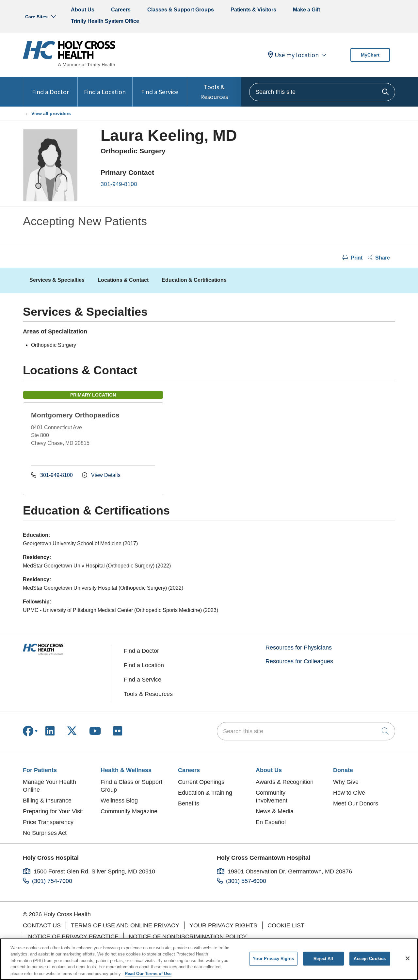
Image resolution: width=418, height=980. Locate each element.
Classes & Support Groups (180, 9)
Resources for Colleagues (299, 661)
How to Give (349, 792)
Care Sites (36, 16)
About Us (82, 9)
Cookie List (285, 925)
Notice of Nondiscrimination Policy (188, 936)
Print (355, 258)
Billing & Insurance (47, 800)
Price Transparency (48, 822)
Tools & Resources (214, 92)
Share (382, 258)
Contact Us (42, 925)
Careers (121, 9)
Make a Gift (306, 9)
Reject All (323, 958)
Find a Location (105, 92)
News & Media (275, 811)
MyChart (370, 55)
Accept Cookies (370, 958)
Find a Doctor (50, 92)
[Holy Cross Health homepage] (69, 65)
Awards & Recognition (285, 782)
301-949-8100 (119, 184)
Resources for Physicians (298, 647)
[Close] (407, 958)
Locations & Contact (123, 280)
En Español (271, 822)
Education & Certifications (194, 280)
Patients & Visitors (253, 9)
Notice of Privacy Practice (73, 936)
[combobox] (322, 92)
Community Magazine (129, 811)
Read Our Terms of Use (148, 973)
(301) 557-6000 (246, 881)
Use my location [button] (297, 55)
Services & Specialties (57, 280)
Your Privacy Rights (223, 925)
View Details (105, 475)
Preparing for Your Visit (53, 811)
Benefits (188, 803)
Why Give (346, 782)
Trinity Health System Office (105, 21)
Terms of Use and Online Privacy (125, 925)
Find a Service (159, 92)
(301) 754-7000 (52, 881)
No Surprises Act (45, 833)
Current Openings (201, 782)
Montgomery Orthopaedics (75, 415)
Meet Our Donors (355, 803)
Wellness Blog (119, 800)
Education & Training (205, 792)
